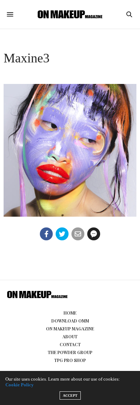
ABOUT (70, 336)
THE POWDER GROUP (70, 352)
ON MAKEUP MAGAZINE (70, 328)
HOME (70, 313)
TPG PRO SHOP (70, 360)
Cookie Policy (19, 384)
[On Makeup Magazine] (70, 14)
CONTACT (70, 344)
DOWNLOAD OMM (70, 321)
